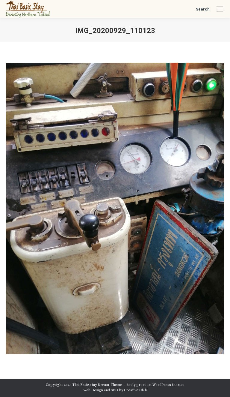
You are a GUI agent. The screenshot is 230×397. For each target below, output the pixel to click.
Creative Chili (135, 390)
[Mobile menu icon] (220, 9)
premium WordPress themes (160, 384)
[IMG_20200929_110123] (115, 208)
